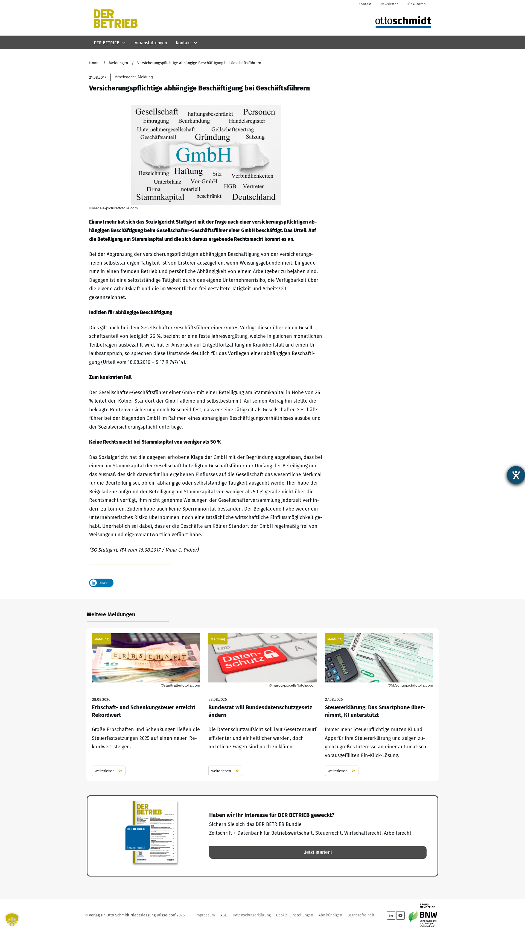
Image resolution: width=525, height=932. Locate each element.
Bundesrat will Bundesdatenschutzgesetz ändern (262, 704)
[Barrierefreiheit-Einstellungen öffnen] (516, 475)
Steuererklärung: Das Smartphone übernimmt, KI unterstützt (379, 704)
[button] (12, 920)
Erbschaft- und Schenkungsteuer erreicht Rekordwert (146, 704)
